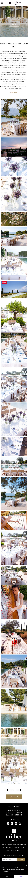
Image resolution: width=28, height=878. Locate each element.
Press (7, 850)
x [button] (26, 865)
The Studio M (13, 92)
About (4, 845)
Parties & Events (8, 847)
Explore (13, 25)
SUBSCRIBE (21, 860)
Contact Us (18, 850)
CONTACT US (14, 797)
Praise (22, 847)
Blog (12, 850)
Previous (11, 790)
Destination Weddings (19, 845)
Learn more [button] (5, 871)
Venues (10, 845)
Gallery (16, 847)
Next (17, 790)
